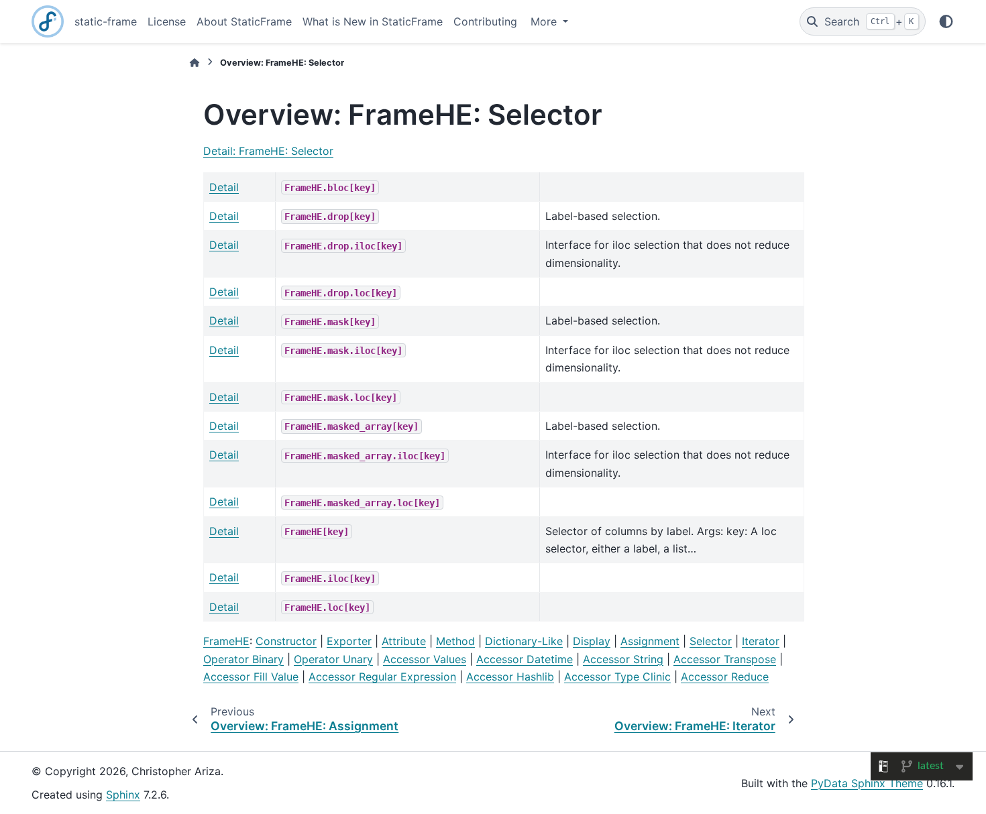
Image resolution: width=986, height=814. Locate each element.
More (545, 21)
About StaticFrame (244, 21)
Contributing (485, 21)
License (167, 21)
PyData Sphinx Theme (867, 783)
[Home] (194, 63)
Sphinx (123, 794)
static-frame (105, 21)
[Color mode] (946, 21)
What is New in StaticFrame (373, 21)
